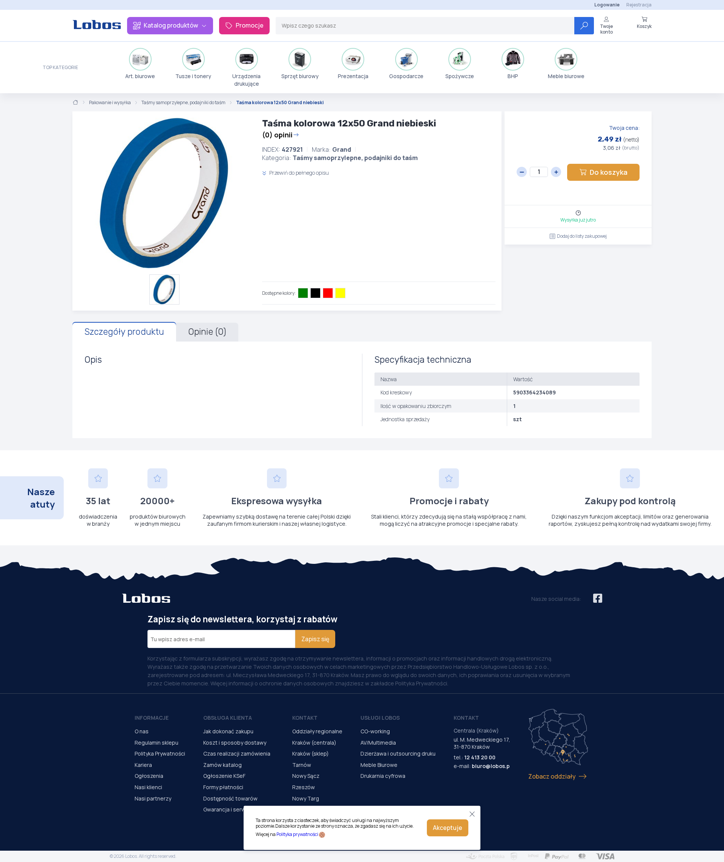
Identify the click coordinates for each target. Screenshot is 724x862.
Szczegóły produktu (124, 331)
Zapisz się (315, 639)
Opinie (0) (207, 331)
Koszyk (644, 26)
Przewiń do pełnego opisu (298, 172)
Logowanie (607, 5)
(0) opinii (277, 134)
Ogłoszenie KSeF (224, 775)
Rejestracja (639, 5)
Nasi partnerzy (153, 798)
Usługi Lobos (380, 717)
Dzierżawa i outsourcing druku (398, 753)
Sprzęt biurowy (300, 76)
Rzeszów (303, 787)
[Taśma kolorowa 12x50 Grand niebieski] (164, 192)
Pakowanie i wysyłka (110, 102)
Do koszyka (608, 172)
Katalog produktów (171, 25)
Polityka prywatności (297, 834)
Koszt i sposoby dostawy (234, 742)
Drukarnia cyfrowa (382, 775)
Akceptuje (447, 828)
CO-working (375, 731)
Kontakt (305, 717)
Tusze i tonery (193, 76)
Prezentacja (353, 76)
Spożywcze (459, 76)
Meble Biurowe (378, 764)
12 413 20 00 (479, 757)
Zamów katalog (222, 764)
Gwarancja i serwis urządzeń (238, 809)
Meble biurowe (566, 76)
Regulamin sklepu (156, 742)
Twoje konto (606, 29)
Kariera (143, 764)
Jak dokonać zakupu (228, 731)
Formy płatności (223, 787)
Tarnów (301, 764)
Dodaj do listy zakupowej (582, 236)
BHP (513, 76)
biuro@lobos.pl (491, 766)
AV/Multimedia (378, 742)
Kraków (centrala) (314, 742)
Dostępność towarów (230, 798)
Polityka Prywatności (160, 753)
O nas (142, 731)
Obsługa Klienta (227, 717)
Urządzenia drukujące (246, 79)
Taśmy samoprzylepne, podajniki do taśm (183, 102)
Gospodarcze (406, 76)
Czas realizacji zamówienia (236, 753)
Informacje (152, 717)
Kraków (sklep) (310, 753)
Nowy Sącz (305, 775)
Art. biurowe (140, 76)
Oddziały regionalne (317, 731)
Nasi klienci (148, 787)
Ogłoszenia (149, 775)
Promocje (250, 25)
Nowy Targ (305, 798)
